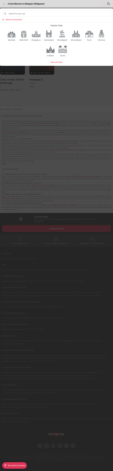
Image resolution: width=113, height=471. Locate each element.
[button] (3, 4)
